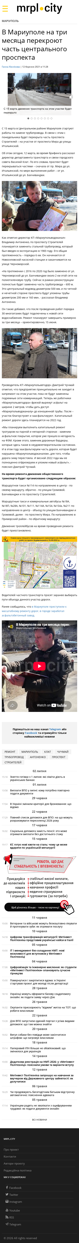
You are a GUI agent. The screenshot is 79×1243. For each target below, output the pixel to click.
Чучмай (63, 751)
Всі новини (39, 1119)
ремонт (10, 751)
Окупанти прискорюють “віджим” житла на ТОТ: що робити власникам (43, 1009)
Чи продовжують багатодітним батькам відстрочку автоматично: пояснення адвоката (42, 1093)
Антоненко (38, 757)
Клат (47, 751)
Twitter (13, 1195)
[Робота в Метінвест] (39, 884)
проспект (58, 757)
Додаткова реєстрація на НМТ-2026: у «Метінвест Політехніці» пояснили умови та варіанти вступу (42, 1063)
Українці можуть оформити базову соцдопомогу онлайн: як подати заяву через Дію (40, 995)
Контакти (10, 1156)
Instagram (15, 1201)
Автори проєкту (14, 1163)
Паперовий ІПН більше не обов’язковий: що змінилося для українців (38, 1050)
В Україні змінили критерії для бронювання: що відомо (40, 805)
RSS (11, 1217)
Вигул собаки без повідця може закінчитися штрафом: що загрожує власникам (38, 1036)
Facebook (31, 733)
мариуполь (29, 751)
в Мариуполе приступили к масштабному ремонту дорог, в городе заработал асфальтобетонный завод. (34, 611)
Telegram (55, 729)
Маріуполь (10, 21)
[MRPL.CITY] (39, 8)
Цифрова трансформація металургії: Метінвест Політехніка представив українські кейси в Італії (41, 938)
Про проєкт (11, 1149)
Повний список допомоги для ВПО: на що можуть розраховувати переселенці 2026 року (41, 819)
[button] (73, 94)
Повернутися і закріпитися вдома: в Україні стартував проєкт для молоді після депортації (39, 982)
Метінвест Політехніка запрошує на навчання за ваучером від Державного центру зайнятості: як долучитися (41, 1078)
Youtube (14, 1210)
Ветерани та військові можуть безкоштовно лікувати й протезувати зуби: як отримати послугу (43, 925)
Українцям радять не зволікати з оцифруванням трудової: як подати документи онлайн (41, 1107)
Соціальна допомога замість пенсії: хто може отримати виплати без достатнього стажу (38, 832)
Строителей (13, 762)
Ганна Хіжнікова (11, 66)
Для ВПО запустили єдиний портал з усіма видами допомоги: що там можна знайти (42, 1022)
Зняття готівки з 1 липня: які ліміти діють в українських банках (37, 778)
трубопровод (14, 757)
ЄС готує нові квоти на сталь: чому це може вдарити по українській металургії (38, 846)
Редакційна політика (17, 1170)
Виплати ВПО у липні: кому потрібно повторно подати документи (39, 792)
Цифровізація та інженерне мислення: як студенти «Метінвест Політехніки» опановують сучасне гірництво (43, 970)
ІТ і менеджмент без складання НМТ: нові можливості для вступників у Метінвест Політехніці (37, 953)
